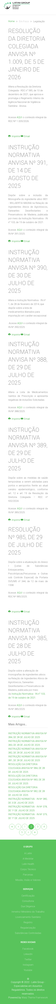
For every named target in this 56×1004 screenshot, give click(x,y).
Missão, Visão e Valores (28, 880)
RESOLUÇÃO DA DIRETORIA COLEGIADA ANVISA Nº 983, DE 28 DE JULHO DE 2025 (26, 779)
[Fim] (35, 832)
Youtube (28, 970)
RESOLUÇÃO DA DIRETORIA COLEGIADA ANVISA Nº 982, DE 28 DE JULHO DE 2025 (26, 791)
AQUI (20, 117)
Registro (28, 922)
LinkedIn (28, 954)
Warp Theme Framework (35, 997)
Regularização (28, 927)
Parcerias (28, 874)
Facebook (28, 948)
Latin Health (28, 864)
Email (26, 136)
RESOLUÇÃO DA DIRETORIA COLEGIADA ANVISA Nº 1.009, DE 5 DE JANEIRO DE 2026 (26, 54)
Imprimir (16, 136)
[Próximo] (28, 832)
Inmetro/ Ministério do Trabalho (28, 911)
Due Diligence (28, 906)
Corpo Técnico (28, 869)
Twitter (28, 959)
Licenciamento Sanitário (28, 917)
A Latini (28, 853)
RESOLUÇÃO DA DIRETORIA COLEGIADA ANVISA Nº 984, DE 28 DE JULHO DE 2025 (26, 768)
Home (11, 21)
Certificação (28, 895)
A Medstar (28, 858)
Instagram (28, 964)
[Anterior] (18, 827)
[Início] (12, 827)
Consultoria (28, 901)
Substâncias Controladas (28, 933)
